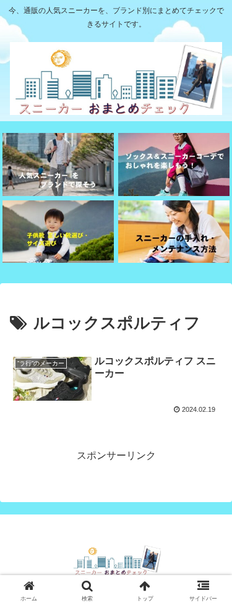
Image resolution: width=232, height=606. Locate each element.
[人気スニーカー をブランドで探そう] (58, 164)
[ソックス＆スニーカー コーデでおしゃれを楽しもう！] (174, 164)
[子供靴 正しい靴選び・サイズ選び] (58, 231)
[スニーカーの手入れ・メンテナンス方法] (174, 231)
